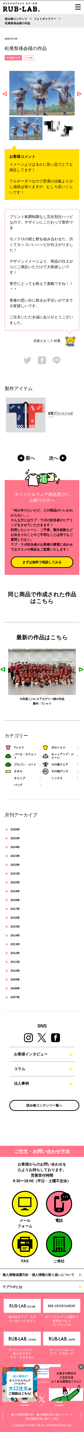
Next (79, 94)
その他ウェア (13, 57)
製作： (37, 703)
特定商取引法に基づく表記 (42, 1418)
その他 (28, 57)
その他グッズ (59, 771)
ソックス (57, 778)
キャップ (19, 778)
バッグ (18, 785)
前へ (30, 458)
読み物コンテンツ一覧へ (44, 1105)
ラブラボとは (12, 1287)
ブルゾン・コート (25, 764)
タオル (18, 771)
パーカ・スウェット (25, 756)
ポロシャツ (58, 747)
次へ (53, 458)
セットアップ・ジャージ (62, 756)
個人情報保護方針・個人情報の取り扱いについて (38, 1275)
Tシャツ (46, 703)
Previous (4, 94)
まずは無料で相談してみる (42, 562)
